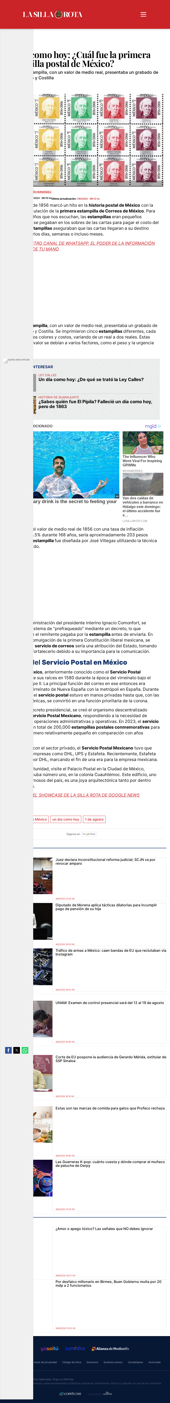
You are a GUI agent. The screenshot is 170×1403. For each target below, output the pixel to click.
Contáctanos (135, 1362)
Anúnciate (155, 1362)
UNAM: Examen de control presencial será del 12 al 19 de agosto (110, 1002)
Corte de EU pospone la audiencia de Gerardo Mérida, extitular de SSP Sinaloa (111, 1059)
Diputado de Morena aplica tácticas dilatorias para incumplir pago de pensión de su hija (106, 907)
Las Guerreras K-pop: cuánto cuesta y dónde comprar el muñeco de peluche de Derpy (110, 1164)
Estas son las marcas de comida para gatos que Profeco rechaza (110, 1108)
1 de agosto (94, 819)
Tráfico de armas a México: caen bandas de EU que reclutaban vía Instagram (111, 952)
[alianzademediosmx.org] (110, 1349)
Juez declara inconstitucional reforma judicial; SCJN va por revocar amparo (105, 861)
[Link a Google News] (89, 834)
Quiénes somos (113, 1362)
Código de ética (71, 1362)
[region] (81, 287)
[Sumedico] (75, 1348)
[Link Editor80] (107, 1393)
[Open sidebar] (143, 14)
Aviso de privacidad (45, 1362)
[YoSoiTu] (50, 1348)
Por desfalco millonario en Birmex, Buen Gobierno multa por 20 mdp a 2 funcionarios (108, 1283)
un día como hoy (65, 819)
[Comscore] (71, 1394)
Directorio (92, 1362)
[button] (8, 1050)
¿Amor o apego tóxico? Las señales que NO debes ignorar (104, 1228)
